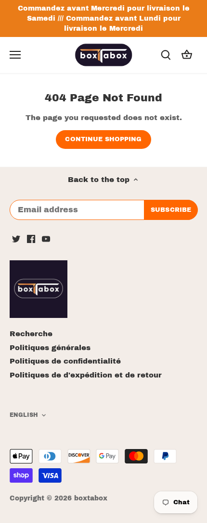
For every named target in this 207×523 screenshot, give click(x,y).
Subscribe (162, 289)
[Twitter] (99, 319)
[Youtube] (129, 319)
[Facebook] (114, 319)
